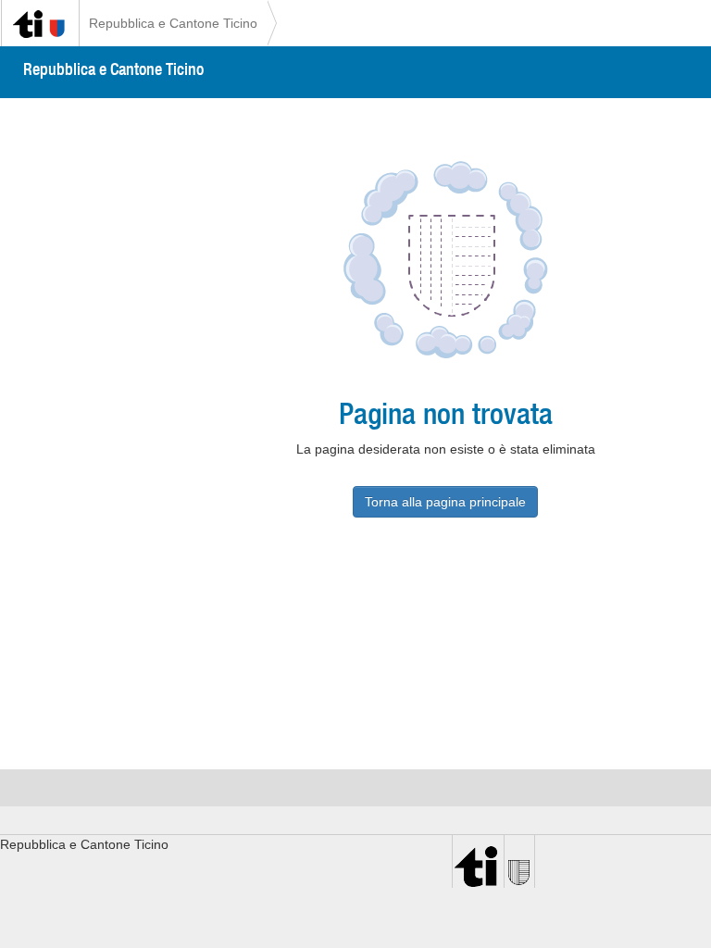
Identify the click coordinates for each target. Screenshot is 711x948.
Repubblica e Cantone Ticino (173, 23)
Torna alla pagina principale (445, 501)
